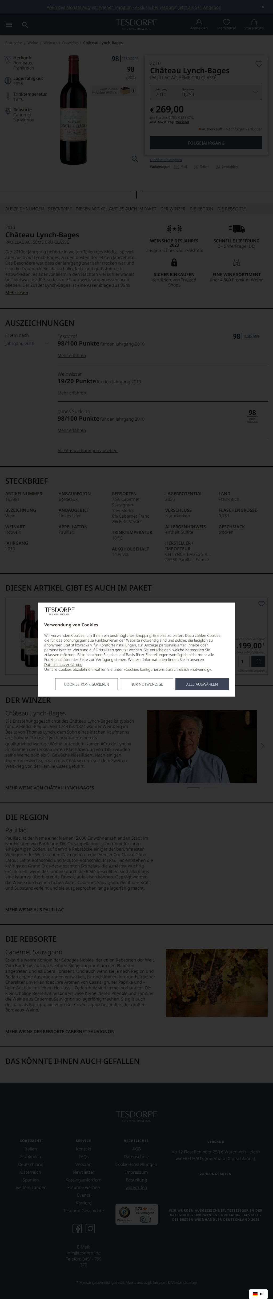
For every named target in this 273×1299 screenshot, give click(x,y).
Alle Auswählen (202, 684)
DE (262, 1294)
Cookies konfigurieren (86, 684)
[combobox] (258, 1294)
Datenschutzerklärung (63, 664)
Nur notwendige (146, 684)
